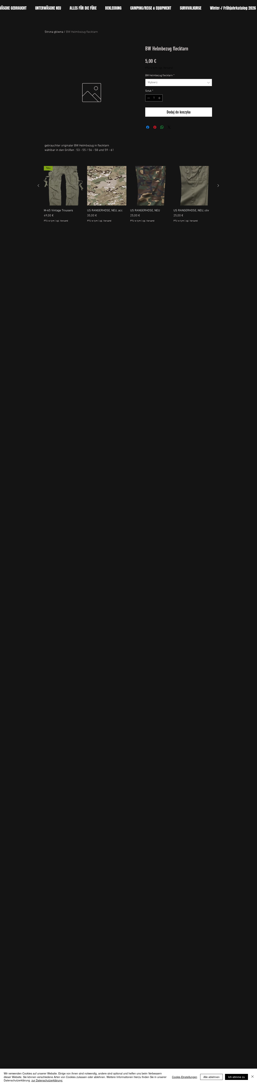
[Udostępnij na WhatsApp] (162, 127)
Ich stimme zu (236, 1077)
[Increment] (159, 98)
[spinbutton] (154, 98)
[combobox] (178, 82)
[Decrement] (148, 98)
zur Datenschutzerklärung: (47, 1080)
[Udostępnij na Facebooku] (147, 127)
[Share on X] (169, 127)
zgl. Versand (166, 68)
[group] (128, 196)
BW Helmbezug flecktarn (159, 75)
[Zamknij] (252, 1077)
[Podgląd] (107, 185)
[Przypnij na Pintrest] (155, 127)
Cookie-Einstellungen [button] (184, 1077)
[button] (83, 8)
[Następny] (218, 185)
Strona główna (54, 32)
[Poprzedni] (38, 185)
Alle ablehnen (211, 1077)
